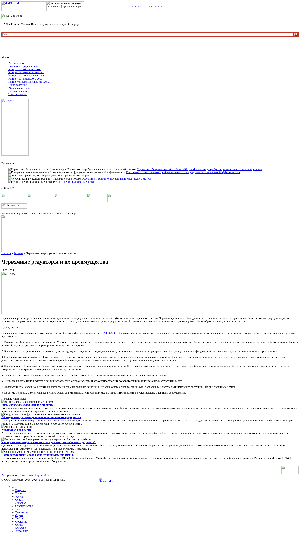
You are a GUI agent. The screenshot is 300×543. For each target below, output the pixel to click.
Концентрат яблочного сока (24, 69)
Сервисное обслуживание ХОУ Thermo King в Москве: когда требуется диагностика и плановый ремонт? (199, 169)
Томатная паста (17, 94)
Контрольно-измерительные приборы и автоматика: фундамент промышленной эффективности (183, 172)
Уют (17, 509)
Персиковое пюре (18, 91)
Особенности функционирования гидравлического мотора (116, 178)
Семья (19, 524)
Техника (18, 253)
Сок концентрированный (23, 66)
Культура (20, 527)
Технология (26, 475)
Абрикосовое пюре (19, 87)
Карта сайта (42, 475)
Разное (12, 487)
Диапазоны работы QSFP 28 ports (71, 175)
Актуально (21, 530)
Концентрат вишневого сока (25, 78)
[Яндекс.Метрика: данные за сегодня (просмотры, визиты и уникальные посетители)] (106, 479)
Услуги (19, 496)
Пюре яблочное (17, 84)
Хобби (19, 518)
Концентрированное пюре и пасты (29, 81)
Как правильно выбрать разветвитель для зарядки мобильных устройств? (48, 442)
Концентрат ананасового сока (26, 75)
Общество (21, 521)
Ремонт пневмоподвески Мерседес (73, 181)
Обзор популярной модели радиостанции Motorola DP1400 (37, 454)
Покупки (20, 490)
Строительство (24, 505)
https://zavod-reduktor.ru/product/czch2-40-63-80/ (89, 332)
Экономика (22, 512)
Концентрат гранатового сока (26, 72)
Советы (19, 499)
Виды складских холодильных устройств (27, 404)
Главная (6, 253)
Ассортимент (16, 62)
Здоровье (20, 502)
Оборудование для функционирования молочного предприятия (41, 417)
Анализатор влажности (16, 429)
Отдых (19, 515)
